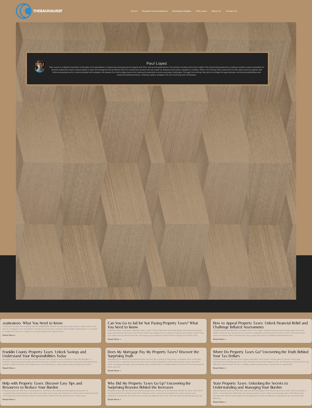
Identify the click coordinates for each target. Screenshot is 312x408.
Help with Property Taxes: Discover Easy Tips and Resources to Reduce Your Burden (42, 385)
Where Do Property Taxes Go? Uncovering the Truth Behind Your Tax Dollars (261, 354)
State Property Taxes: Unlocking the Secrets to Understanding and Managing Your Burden (250, 385)
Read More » (9, 335)
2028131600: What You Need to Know (33, 323)
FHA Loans (201, 11)
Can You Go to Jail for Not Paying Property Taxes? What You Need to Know (153, 325)
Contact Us (231, 11)
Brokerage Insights (181, 11)
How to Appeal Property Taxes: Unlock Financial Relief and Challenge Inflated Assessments (260, 325)
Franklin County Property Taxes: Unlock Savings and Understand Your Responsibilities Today (44, 354)
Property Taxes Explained (154, 11)
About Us (216, 11)
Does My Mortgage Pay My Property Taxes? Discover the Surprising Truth (153, 354)
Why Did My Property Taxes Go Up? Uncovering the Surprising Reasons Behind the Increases (149, 385)
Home (134, 11)
